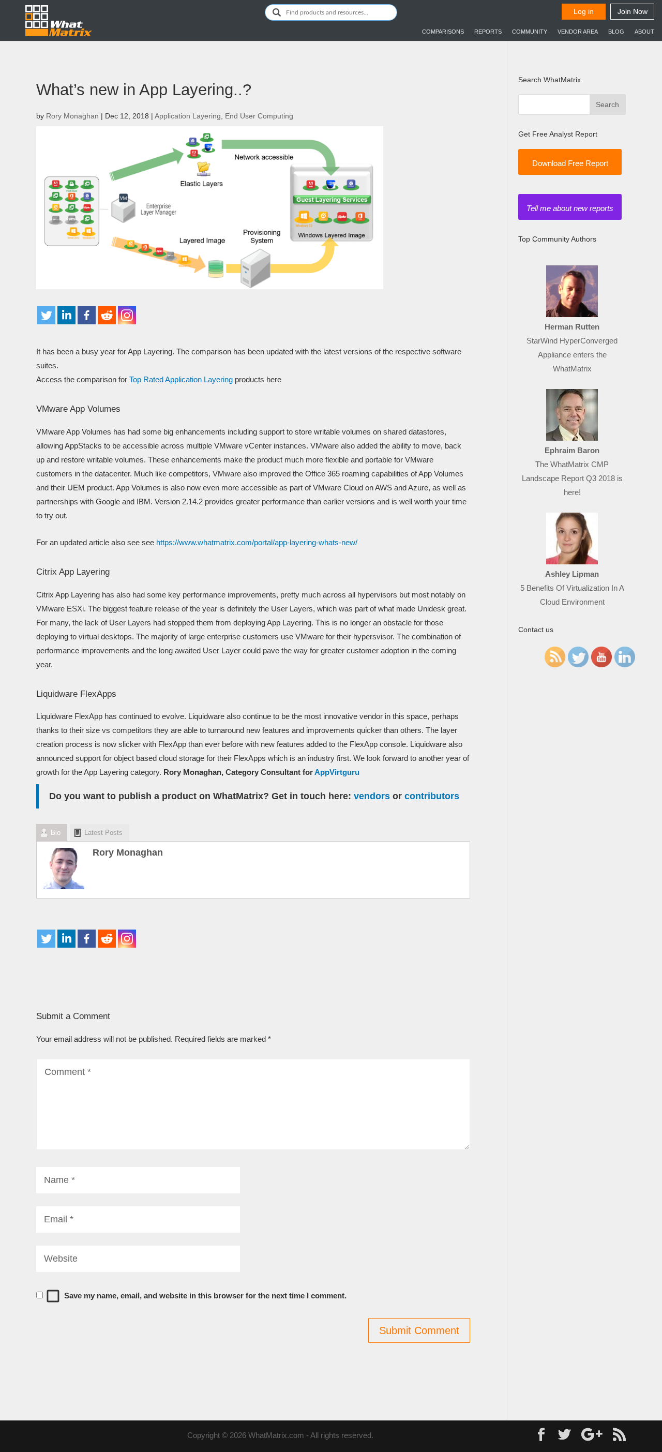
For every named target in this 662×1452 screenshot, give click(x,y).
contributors (431, 796)
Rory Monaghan (72, 116)
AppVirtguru (336, 772)
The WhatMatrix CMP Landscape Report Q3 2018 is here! (572, 478)
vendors (372, 796)
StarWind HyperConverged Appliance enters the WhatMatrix (572, 354)
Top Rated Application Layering (181, 379)
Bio (56, 832)
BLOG (616, 31)
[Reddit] (107, 315)
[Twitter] (46, 315)
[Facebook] (87, 315)
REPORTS (488, 31)
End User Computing (259, 116)
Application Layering (188, 116)
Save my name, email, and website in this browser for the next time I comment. (205, 1295)
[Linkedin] (66, 315)
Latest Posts (103, 832)
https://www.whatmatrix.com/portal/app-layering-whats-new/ (256, 542)
